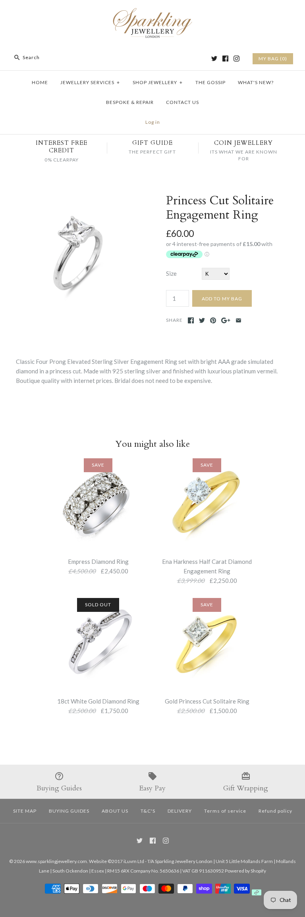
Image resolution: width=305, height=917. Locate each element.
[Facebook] (225, 59)
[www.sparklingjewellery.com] (152, 12)
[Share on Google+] (225, 320)
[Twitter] (214, 59)
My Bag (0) (273, 59)
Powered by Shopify (245, 871)
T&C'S (148, 811)
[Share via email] (238, 320)
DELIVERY (180, 811)
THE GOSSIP (210, 82)
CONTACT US (182, 102)
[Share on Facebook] (191, 320)
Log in (152, 122)
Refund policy (275, 811)
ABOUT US (115, 811)
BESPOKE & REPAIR (130, 102)
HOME (40, 82)
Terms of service (225, 811)
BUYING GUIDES (69, 811)
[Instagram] (236, 59)
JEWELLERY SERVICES (90, 82)
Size (171, 273)
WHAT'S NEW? (256, 82)
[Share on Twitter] (202, 320)
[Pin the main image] (213, 320)
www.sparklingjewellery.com (56, 861)
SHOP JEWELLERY (158, 82)
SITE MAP (25, 811)
